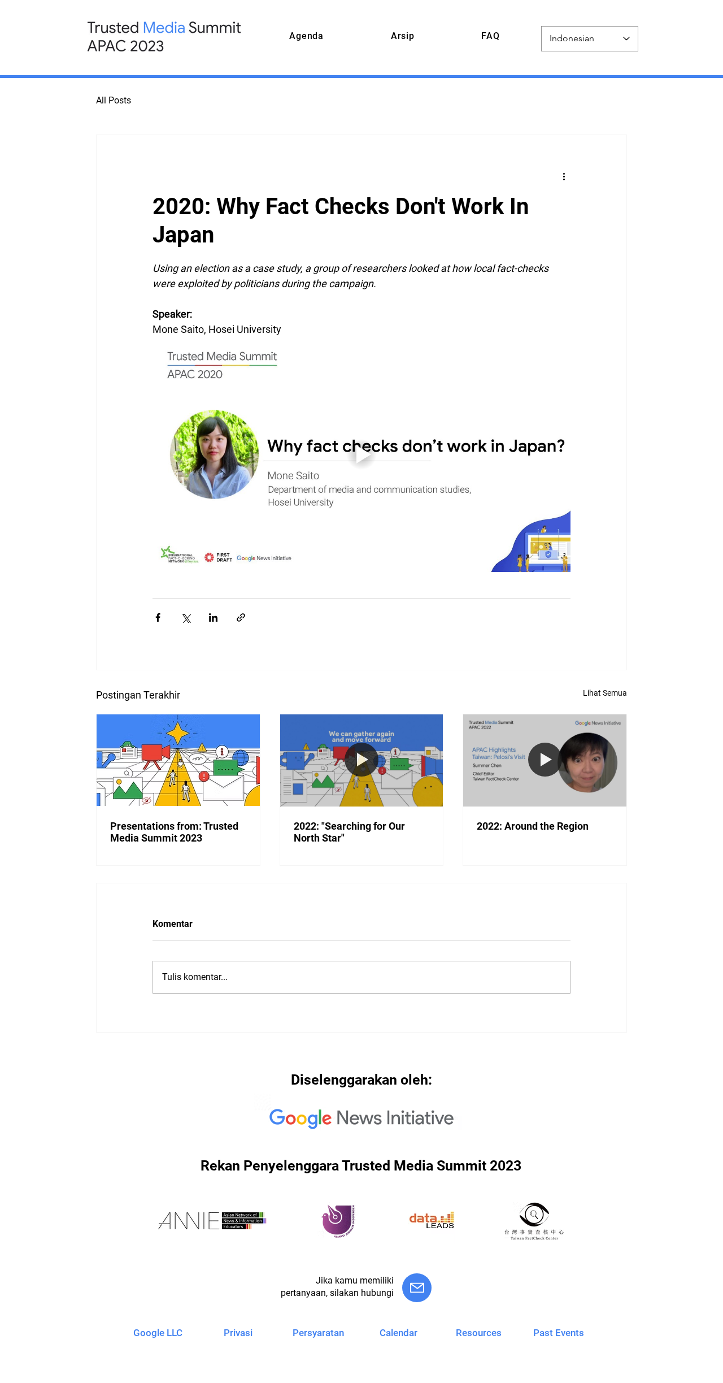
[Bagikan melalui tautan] (241, 617)
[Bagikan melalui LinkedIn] (213, 617)
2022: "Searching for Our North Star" (349, 832)
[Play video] (361, 454)
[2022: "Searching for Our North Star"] (361, 760)
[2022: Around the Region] (544, 760)
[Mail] (417, 1287)
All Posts (113, 100)
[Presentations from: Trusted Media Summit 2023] (178, 760)
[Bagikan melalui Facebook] (158, 617)
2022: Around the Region (533, 826)
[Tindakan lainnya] (563, 176)
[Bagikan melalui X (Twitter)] (185, 617)
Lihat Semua (605, 692)
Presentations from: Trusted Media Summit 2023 (174, 832)
